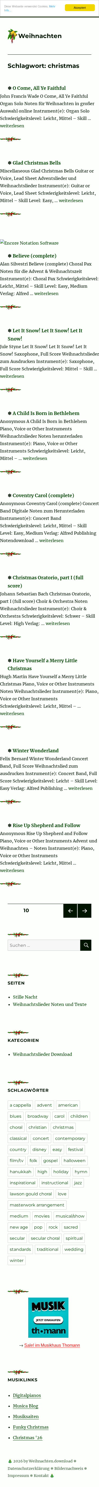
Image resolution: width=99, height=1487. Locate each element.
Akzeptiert (80, 8)
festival (75, 1149)
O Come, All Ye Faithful (39, 88)
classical (18, 1138)
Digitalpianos (27, 1395)
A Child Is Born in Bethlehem (46, 413)
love (62, 1193)
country (18, 1149)
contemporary (70, 1138)
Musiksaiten (26, 1416)
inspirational (22, 1182)
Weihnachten (40, 36)
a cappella (20, 1105)
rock (53, 1227)
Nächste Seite (84, 917)
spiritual (74, 1238)
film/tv (16, 1160)
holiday (61, 1171)
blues (15, 1116)
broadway (37, 1116)
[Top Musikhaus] (49, 1318)
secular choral (45, 1238)
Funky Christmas (31, 1427)
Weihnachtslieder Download (42, 1054)
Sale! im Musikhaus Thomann (52, 1345)
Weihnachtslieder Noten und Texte (50, 1004)
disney (39, 1149)
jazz (78, 1182)
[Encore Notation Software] (30, 242)
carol (59, 1116)
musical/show (70, 1216)
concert (41, 1138)
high (42, 1171)
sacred (71, 1227)
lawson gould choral (31, 1193)
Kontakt (41, 1475)
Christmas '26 (28, 1437)
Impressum (18, 1475)
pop (38, 1227)
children (79, 1116)
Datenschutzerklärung (29, 1468)
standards (20, 1249)
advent (44, 1105)
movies (42, 1216)
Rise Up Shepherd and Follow (46, 825)
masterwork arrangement (37, 1205)
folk (33, 1160)
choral (16, 1127)
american (68, 1105)
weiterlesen (12, 125)
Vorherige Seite (69, 917)
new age (19, 1227)
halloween (75, 1160)
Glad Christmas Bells (37, 163)
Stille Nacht (25, 997)
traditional (47, 1249)
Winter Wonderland (36, 751)
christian (38, 1127)
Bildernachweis (68, 1468)
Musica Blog (25, 1406)
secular (17, 1238)
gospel (50, 1160)
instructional (54, 1182)
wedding (73, 1249)
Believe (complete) (34, 256)
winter (16, 1260)
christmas (63, 1127)
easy (57, 1149)
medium (19, 1216)
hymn (81, 1171)
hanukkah (20, 1171)
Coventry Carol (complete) (43, 495)
